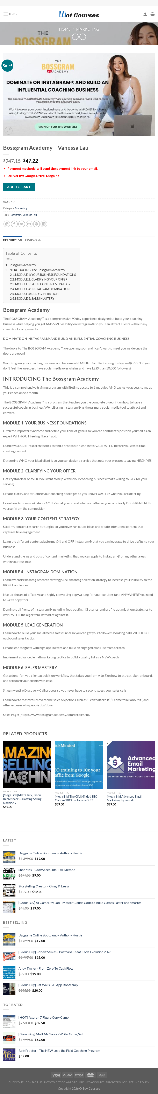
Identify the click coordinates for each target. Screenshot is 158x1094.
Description (12, 240)
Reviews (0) (33, 240)
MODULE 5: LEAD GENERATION (36, 294)
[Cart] (152, 14)
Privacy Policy (116, 1082)
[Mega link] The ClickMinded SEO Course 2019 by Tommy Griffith (76, 798)
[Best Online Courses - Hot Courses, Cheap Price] (79, 14)
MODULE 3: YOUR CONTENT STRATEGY (42, 284)
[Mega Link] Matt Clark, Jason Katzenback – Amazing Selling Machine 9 (22, 798)
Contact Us (34, 1082)
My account (95, 1082)
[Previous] (3, 778)
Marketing (87, 29)
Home (65, 29)
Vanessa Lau (29, 214)
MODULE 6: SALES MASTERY (34, 298)
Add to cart (18, 187)
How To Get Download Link (64, 1082)
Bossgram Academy (22, 265)
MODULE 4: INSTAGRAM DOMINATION (42, 289)
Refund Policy (139, 1082)
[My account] (145, 14)
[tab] (12, 240)
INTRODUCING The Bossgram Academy (36, 270)
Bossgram (15, 214)
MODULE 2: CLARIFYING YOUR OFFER (41, 279)
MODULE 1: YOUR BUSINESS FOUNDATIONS (45, 274)
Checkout (15, 1082)
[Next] (155, 778)
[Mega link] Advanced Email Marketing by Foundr (124, 798)
